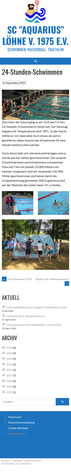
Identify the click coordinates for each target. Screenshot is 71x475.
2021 (9, 375)
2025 (9, 353)
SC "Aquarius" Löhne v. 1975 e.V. (35, 35)
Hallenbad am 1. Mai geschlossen (25, 316)
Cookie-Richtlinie (18, 428)
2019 (9, 386)
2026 (9, 347)
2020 (9, 381)
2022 (9, 369)
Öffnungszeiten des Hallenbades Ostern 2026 (33, 324)
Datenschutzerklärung (21, 422)
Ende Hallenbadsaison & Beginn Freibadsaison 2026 (36, 307)
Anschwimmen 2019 (17, 279)
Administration (17, 433)
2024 (9, 358)
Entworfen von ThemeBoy (16, 463)
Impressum (14, 416)
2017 (9, 392)
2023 (9, 364)
